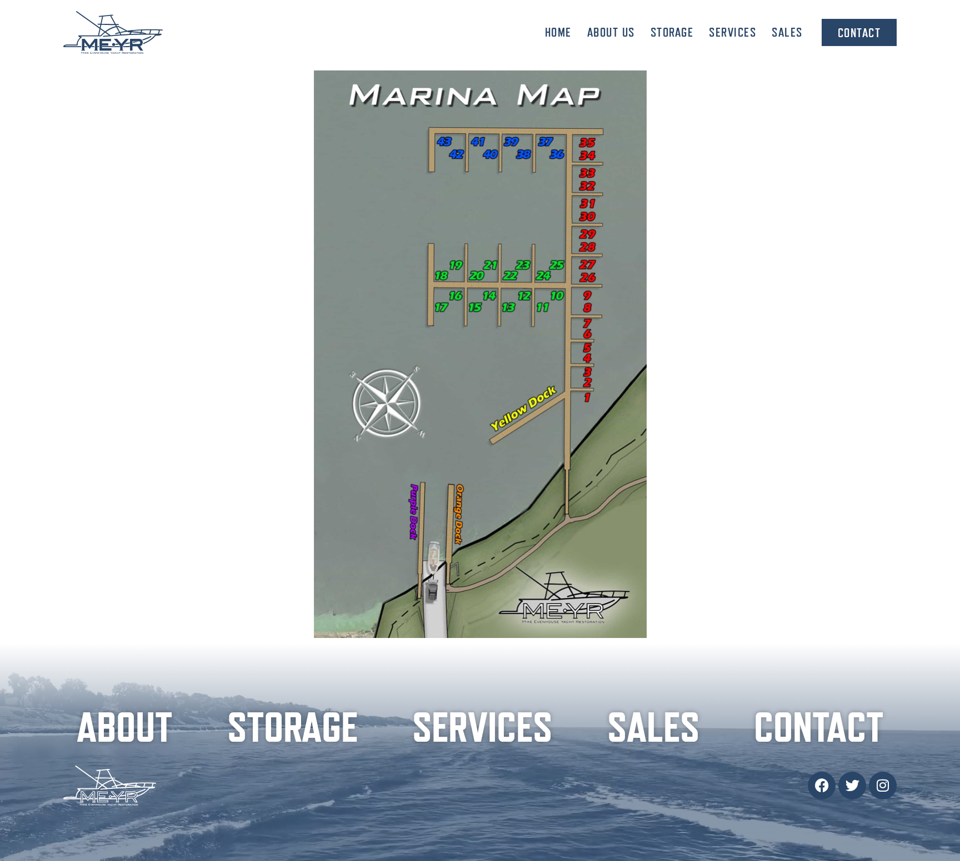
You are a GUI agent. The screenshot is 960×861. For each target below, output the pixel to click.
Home (558, 31)
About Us (611, 31)
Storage (672, 31)
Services (732, 31)
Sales (787, 31)
